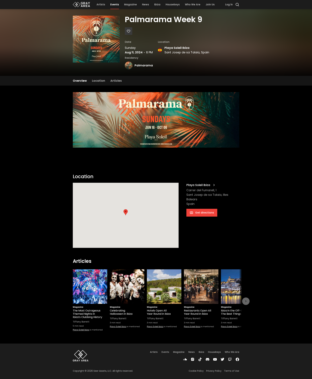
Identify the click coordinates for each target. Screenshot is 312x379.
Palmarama (144, 65)
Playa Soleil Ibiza (176, 48)
